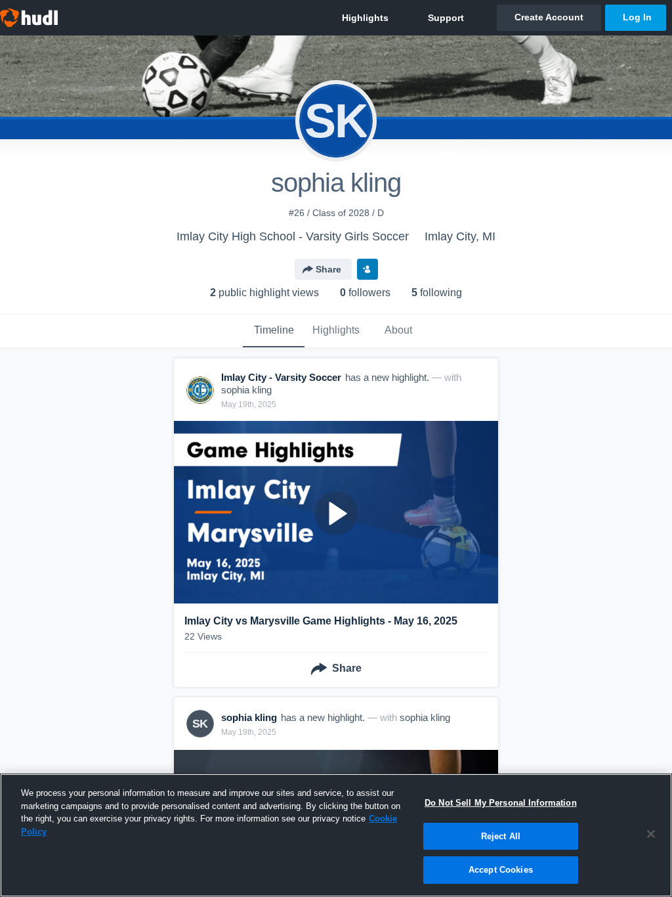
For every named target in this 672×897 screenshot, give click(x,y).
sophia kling (246, 389)
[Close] (651, 834)
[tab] (273, 331)
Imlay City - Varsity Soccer (281, 377)
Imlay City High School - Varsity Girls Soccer (293, 236)
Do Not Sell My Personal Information (501, 803)
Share (328, 269)
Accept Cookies (501, 870)
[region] (336, 835)
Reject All (500, 836)
